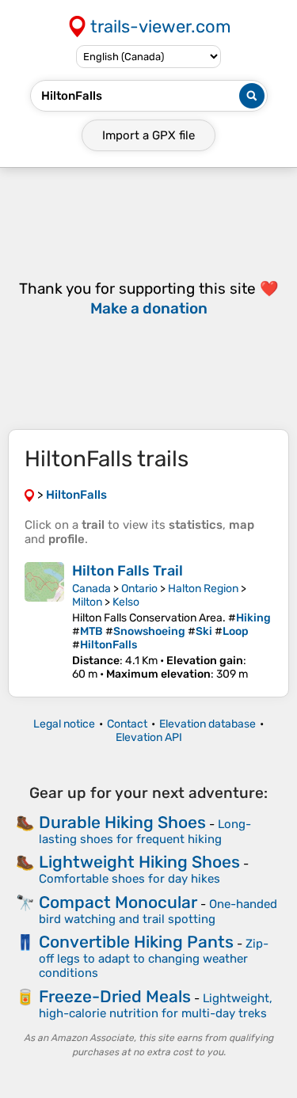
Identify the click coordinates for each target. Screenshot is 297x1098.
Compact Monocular (118, 902)
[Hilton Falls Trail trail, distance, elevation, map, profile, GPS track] (44, 621)
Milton (87, 602)
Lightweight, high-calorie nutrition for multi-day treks (155, 1005)
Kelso (125, 602)
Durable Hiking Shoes (122, 822)
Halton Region (203, 588)
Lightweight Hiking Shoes (139, 862)
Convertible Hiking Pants (136, 942)
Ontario (139, 588)
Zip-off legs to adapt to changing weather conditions (153, 958)
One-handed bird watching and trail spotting (158, 911)
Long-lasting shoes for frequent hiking (145, 831)
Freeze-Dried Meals (115, 996)
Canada (91, 588)
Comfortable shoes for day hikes (129, 879)
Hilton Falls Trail (127, 570)
